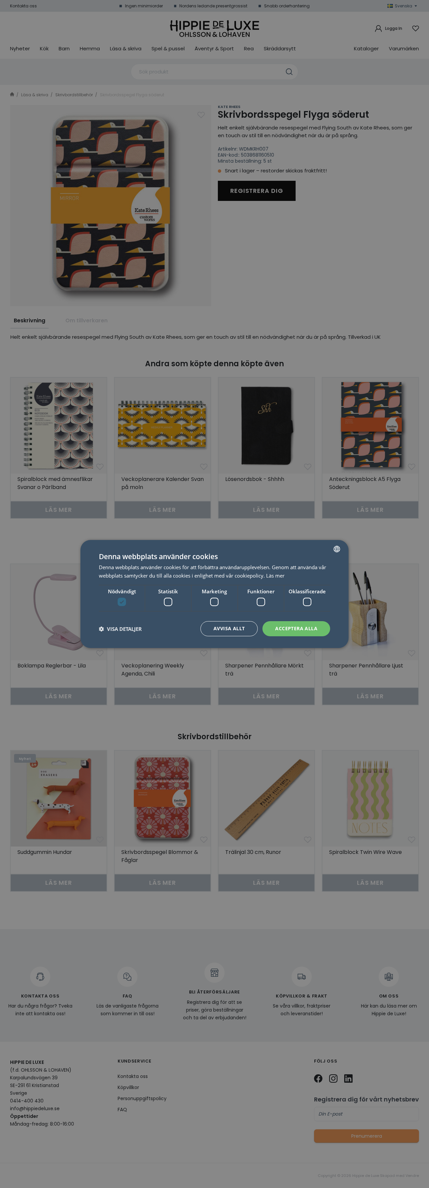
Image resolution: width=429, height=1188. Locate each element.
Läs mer (275, 575)
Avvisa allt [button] (229, 628)
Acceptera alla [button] (296, 628)
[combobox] (336, 549)
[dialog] (214, 594)
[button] (120, 629)
